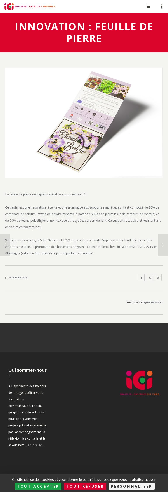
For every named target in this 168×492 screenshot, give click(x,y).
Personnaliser (131, 486)
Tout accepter (38, 486)
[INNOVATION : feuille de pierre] (141, 277)
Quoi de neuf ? (153, 302)
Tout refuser (85, 486)
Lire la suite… (35, 445)
